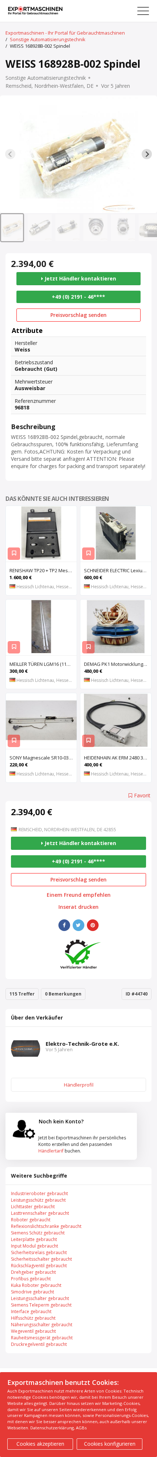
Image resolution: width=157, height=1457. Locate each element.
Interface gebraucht (31, 1311)
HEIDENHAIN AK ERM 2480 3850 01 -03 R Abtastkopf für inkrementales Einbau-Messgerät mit (117, 758)
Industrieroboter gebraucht (39, 1193)
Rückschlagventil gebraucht (39, 1265)
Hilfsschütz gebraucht (33, 1318)
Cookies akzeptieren (40, 1443)
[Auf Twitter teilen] (78, 925)
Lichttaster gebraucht (33, 1206)
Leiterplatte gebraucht (34, 1239)
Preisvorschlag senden (78, 314)
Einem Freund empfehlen (79, 895)
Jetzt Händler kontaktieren (79, 278)
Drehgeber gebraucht (33, 1272)
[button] (12, 227)
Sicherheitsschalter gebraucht (41, 1259)
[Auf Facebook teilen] (64, 925)
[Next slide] (147, 154)
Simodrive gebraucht (32, 1292)
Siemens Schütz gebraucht (38, 1233)
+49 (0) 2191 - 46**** (78, 296)
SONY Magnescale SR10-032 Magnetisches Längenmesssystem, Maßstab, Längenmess (43, 758)
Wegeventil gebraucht (33, 1331)
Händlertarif (51, 1151)
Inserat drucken (78, 907)
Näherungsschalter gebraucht (41, 1324)
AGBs (81, 1427)
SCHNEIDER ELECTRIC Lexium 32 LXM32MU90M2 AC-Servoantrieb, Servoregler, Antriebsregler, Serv (117, 570)
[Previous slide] (10, 154)
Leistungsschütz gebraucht (38, 1200)
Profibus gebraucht (31, 1279)
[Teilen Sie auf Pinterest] (93, 925)
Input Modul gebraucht (34, 1246)
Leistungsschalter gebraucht (40, 1298)
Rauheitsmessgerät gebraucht (42, 1338)
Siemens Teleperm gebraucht (41, 1305)
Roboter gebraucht (30, 1220)
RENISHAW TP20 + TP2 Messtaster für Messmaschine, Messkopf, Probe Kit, (43, 570)
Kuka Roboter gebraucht (36, 1285)
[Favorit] (14, 553)
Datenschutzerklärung (52, 1427)
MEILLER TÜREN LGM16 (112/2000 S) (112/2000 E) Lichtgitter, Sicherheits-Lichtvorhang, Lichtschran (43, 664)
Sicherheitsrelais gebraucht (39, 1252)
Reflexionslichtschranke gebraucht (46, 1226)
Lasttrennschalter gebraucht (40, 1213)
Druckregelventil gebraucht (39, 1344)
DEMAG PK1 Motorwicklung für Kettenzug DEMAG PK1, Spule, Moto (117, 664)
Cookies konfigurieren (109, 1443)
